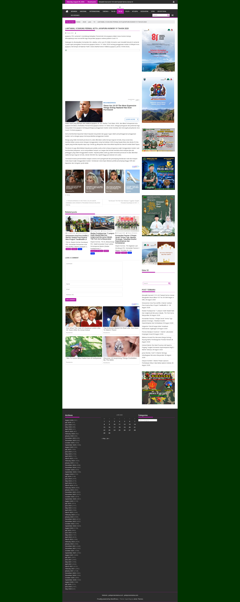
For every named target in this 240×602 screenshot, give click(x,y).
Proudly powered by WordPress (107, 599)
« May (104, 438)
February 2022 (70, 542)
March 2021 (69, 566)
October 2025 (69, 443)
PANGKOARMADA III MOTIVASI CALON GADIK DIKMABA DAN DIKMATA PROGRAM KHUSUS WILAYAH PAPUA (83, 203)
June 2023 (68, 506)
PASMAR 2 (74, 249)
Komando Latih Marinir (97, 251)
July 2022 (68, 530)
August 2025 (69, 447)
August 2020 (69, 582)
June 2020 (68, 586)
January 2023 (69, 517)
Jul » (108, 438)
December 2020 (70, 573)
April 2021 (68, 564)
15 (104, 427)
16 (109, 427)
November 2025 (70, 440)
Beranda (74, 11)
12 (124, 424)
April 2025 (68, 456)
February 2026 (70, 434)
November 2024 (70, 467)
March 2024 (69, 485)
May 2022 (68, 535)
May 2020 (68, 589)
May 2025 (68, 454)
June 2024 (68, 479)
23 (109, 430)
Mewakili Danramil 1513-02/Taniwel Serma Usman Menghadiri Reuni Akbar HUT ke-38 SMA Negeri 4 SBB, (133, 2)
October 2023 (69, 497)
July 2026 (68, 422)
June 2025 (68, 452)
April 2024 (68, 483)
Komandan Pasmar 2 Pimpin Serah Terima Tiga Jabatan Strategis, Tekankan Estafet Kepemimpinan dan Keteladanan (157, 321)
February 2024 (70, 488)
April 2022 (68, 537)
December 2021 (70, 546)
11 (119, 424)
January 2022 (69, 544)
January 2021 (69, 571)
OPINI (153, 11)
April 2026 (68, 429)
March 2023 (69, 512)
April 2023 (68, 510)
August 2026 (69, 420)
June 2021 (68, 559)
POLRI (127, 11)
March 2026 (69, 431)
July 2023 (68, 503)
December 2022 (70, 519)
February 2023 (70, 515)
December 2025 (70, 438)
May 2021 (68, 562)
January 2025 (69, 463)
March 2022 (69, 539)
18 (119, 427)
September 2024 (70, 472)
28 (135, 430)
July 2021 (68, 557)
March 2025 (69, 458)
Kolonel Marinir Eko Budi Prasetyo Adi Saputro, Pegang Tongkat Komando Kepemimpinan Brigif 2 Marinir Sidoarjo (158, 347)
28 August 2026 (71, 233)
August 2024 (69, 474)
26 (124, 430)
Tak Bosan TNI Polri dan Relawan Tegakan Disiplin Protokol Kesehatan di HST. (123, 202)
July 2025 (68, 449)
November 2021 (70, 548)
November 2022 (70, 521)
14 (135, 424)
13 (129, 424)
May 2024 (68, 481)
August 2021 (69, 555)
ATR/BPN (135, 11)
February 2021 (70, 568)
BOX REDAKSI (75, 15)
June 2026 (68, 425)
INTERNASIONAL (95, 11)
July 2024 (68, 476)
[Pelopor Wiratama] (66, 11)
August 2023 (69, 501)
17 (114, 427)
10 (114, 424)
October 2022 (69, 524)
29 (104, 433)
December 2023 (70, 492)
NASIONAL (83, 11)
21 (135, 427)
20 (129, 427)
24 (114, 430)
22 (104, 430)
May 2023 (68, 508)
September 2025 (70, 445)
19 (124, 427)
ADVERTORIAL (162, 11)
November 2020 (70, 575)
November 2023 (70, 494)
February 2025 (70, 461)
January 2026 (69, 436)
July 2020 (68, 584)
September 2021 (70, 553)
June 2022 (68, 533)
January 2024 (69, 490)
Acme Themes (138, 599)
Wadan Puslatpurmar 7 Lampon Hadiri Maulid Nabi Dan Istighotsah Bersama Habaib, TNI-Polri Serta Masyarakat (158, 313)
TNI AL (120, 11)
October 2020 (69, 577)
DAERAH (105, 11)
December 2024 (70, 465)
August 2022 (69, 528)
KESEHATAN (144, 11)
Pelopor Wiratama (82, 233)
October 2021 (69, 550)
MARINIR (68, 249)
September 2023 (70, 499)
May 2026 (68, 427)
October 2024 (69, 470)
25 (119, 430)
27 (129, 430)
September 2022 (70, 526)
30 (109, 433)
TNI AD (113, 11)
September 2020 (70, 580)
